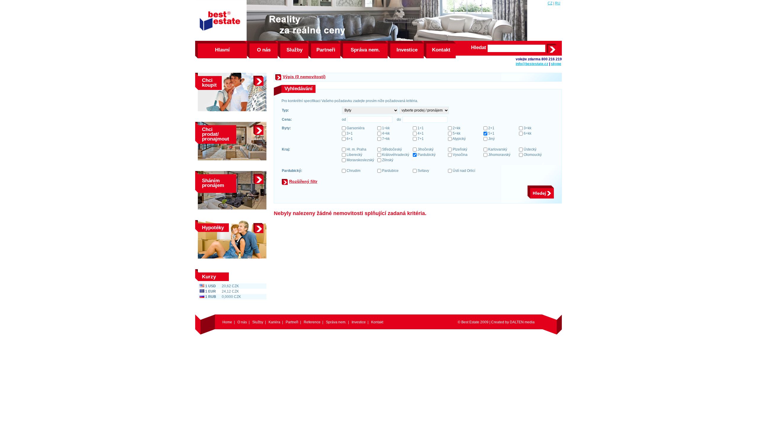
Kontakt (441, 50)
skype (556, 64)
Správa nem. (365, 50)
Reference (312, 322)
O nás (264, 50)
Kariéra (274, 322)
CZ (550, 3)
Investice (407, 50)
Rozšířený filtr (303, 181)
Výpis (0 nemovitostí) (304, 76)
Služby (295, 50)
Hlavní (222, 50)
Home (227, 322)
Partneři (325, 50)
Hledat (478, 47)
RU (557, 3)
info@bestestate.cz (532, 64)
